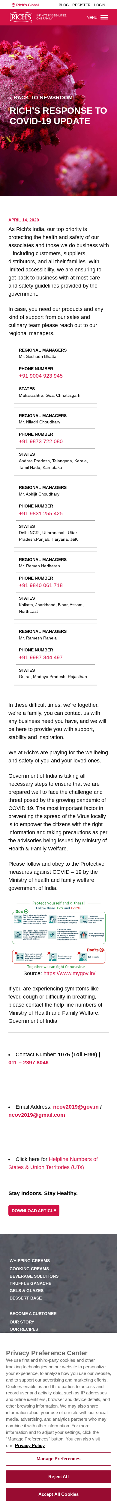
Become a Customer (33, 1314)
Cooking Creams (29, 1269)
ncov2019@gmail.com (36, 1115)
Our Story (22, 1322)
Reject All (58, 1476)
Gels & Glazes (27, 1290)
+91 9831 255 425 (41, 513)
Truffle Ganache (30, 1283)
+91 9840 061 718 (41, 585)
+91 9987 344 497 (41, 657)
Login (99, 5)
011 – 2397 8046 (28, 1063)
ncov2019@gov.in (76, 1107)
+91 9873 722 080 (41, 441)
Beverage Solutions (34, 1276)
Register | (82, 5)
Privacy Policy (30, 1445)
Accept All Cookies (58, 1494)
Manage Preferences (58, 1458)
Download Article (34, 1211)
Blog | (64, 5)
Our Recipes (24, 1329)
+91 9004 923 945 (41, 376)
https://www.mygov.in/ (69, 973)
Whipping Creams (30, 1261)
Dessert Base (26, 1298)
